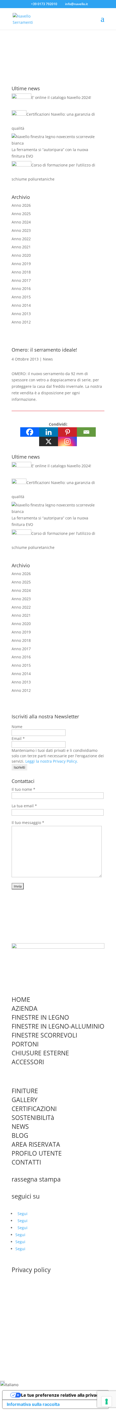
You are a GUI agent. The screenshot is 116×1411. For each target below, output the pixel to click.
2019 (26, 263)
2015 (26, 296)
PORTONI (25, 1044)
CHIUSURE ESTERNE (40, 1053)
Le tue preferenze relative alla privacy (61, 1395)
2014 (26, 305)
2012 (26, 322)
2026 (26, 205)
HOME (21, 999)
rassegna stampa (36, 1179)
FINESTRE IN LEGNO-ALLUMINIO (58, 1026)
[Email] (86, 432)
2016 (26, 288)
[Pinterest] (67, 432)
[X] (48, 441)
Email (18, 738)
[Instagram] (67, 441)
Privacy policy (31, 1269)
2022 (26, 238)
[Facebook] (29, 432)
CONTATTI (26, 1162)
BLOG (20, 1135)
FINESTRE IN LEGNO (40, 1017)
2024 (26, 222)
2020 (26, 255)
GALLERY (24, 1099)
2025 (26, 213)
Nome (17, 726)
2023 (26, 230)
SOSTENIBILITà (33, 1117)
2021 (26, 246)
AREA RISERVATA (36, 1144)
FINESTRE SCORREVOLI (44, 1035)
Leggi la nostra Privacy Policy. (51, 761)
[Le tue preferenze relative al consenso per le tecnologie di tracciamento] (106, 1401)
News (48, 359)
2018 (26, 272)
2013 (26, 313)
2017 (26, 280)
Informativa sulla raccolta (33, 1404)
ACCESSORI (28, 1062)
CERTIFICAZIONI (34, 1108)
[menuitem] (9, 1384)
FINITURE (25, 1090)
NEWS (20, 1126)
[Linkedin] (48, 432)
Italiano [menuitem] (11, 1384)
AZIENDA (24, 1008)
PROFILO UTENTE (37, 1153)
